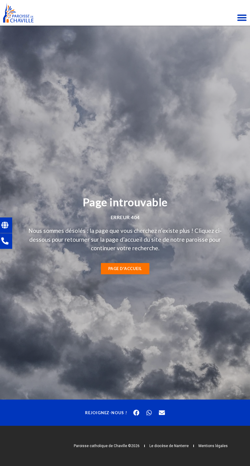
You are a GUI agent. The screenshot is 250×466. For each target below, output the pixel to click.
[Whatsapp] (149, 413)
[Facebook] (136, 413)
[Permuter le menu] (242, 17)
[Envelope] (162, 413)
